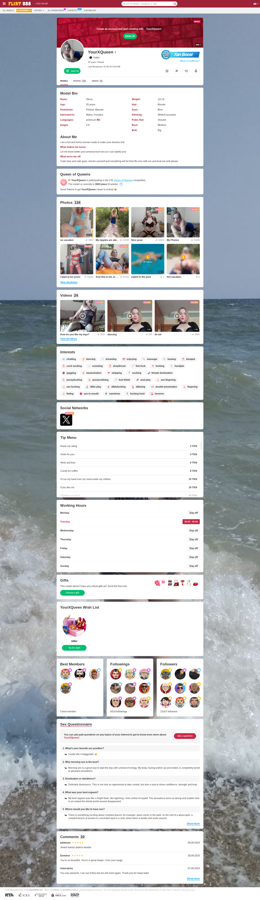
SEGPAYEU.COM (69, 890)
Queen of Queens (123, 180)
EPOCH (56, 890)
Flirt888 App (90, 10)
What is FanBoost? (190, 61)
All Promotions (56, 10)
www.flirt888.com (36, 890)
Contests (72, 10)
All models (8, 10)
